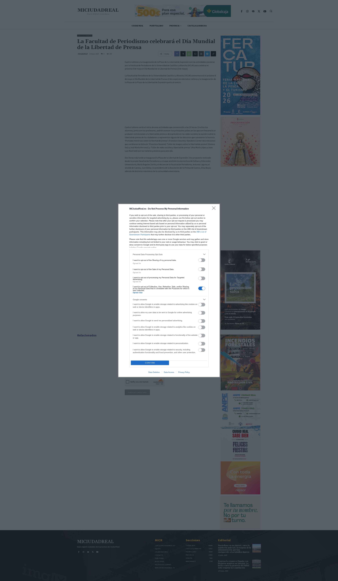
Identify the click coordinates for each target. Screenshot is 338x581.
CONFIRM (150, 363)
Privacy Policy (184, 372)
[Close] (214, 208)
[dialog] (169, 290)
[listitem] (169, 254)
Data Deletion (154, 372)
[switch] (201, 260)
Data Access (169, 372)
